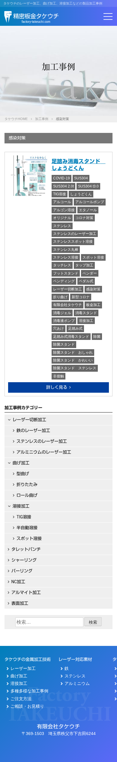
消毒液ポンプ (64, 321)
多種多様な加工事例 (29, 690)
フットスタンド (65, 273)
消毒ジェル (62, 313)
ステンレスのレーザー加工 (74, 234)
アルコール (62, 202)
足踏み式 (75, 328)
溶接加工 (86, 321)
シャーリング (24, 560)
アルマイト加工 (26, 592)
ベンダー (89, 273)
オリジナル (62, 218)
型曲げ (22, 473)
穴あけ (58, 328)
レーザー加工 (23, 668)
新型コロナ (81, 297)
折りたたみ (27, 484)
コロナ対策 (84, 218)
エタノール (88, 210)
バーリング (21, 570)
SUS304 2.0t (63, 186)
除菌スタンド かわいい (73, 360)
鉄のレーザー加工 (33, 430)
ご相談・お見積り (27, 706)
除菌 (96, 336)
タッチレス (62, 265)
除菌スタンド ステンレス (74, 368)
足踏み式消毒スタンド (71, 336)
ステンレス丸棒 (65, 250)
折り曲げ (60, 297)
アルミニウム (77, 683)
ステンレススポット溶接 (73, 241)
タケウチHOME (16, 119)
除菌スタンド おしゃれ (73, 352)
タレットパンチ (26, 549)
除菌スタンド (64, 344)
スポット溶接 (93, 257)
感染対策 (93, 289)
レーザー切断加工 (67, 289)
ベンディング (64, 281)
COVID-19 (61, 178)
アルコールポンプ (89, 202)
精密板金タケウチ (36, 18)
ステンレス (62, 226)
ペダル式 (86, 281)
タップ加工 (84, 265)
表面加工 (19, 603)
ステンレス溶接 (65, 257)
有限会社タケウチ (67, 305)
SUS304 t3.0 (88, 186)
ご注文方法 (21, 698)
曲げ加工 (21, 462)
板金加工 (93, 305)
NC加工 (18, 581)
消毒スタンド (86, 313)
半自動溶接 (27, 527)
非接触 (58, 376)
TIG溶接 (59, 194)
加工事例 (41, 119)
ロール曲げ (27, 495)
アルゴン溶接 (64, 210)
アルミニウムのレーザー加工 (43, 452)
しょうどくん (81, 194)
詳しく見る (56, 387)
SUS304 (81, 178)
